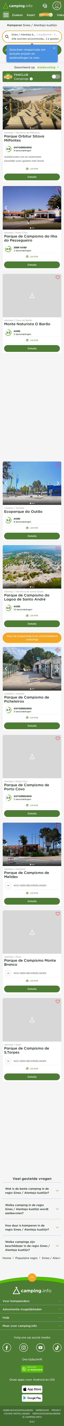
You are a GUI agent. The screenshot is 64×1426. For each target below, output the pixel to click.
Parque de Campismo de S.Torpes (26, 1050)
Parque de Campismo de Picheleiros (26, 699)
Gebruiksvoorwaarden (18, 1410)
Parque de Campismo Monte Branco (30, 962)
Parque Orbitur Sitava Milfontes (24, 138)
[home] (32, 1290)
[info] (31, 78)
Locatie (34, 168)
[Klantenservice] (45, 5)
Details (32, 176)
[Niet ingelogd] (56, 5)
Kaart (31, 15)
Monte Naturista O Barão (27, 324)
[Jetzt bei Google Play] (32, 1398)
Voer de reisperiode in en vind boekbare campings (32, 638)
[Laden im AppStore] (32, 1389)
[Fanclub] (46, 15)
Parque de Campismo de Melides (26, 875)
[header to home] (17, 6)
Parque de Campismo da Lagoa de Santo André (26, 597)
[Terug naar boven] (32, 1277)
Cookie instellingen (17, 1413)
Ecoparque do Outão (23, 511)
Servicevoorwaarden (46, 1413)
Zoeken (17, 15)
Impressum (42, 1410)
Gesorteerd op (24, 67)
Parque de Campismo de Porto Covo (26, 787)
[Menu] (6, 14)
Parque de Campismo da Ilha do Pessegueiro (30, 238)
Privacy (56, 1410)
